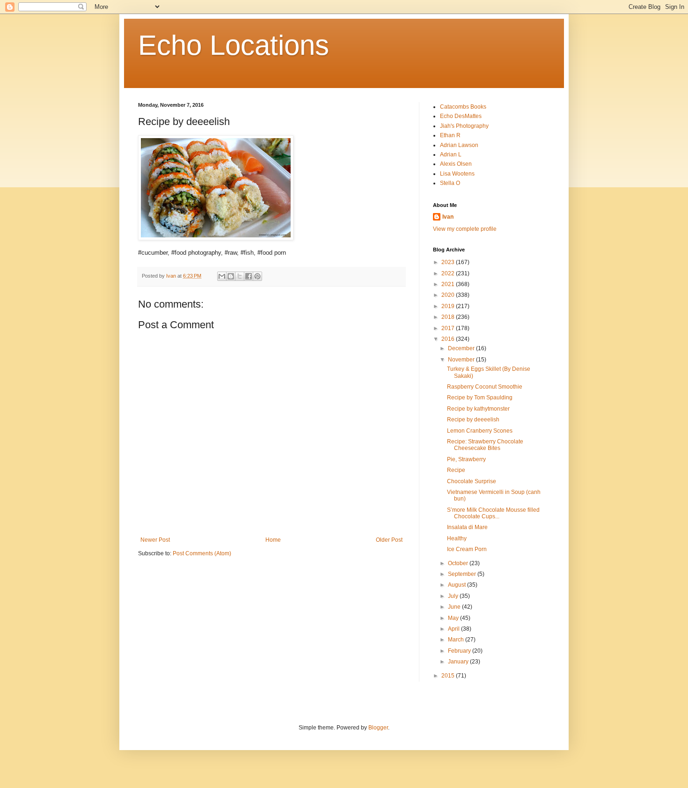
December (462, 348)
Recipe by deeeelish (473, 419)
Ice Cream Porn (467, 549)
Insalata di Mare (467, 527)
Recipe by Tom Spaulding (479, 397)
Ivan (448, 217)
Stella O (450, 183)
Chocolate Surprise (471, 481)
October (458, 563)
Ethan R (450, 135)
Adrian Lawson (459, 145)
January (459, 661)
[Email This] (222, 276)
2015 (448, 675)
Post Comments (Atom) (202, 553)
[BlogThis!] (230, 276)
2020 (448, 295)
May (454, 618)
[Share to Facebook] (248, 276)
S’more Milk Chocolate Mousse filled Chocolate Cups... (493, 513)
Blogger (378, 727)
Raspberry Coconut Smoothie (484, 386)
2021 (448, 284)
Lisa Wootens (457, 173)
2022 (448, 273)
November (462, 359)
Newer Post (155, 540)
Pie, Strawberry (466, 459)
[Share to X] (239, 276)
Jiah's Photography (464, 126)
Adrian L (450, 154)
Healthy (457, 538)
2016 (448, 339)
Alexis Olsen (456, 164)
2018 (448, 317)
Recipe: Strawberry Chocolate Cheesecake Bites (485, 444)
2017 (448, 328)
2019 (448, 306)
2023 (448, 262)
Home (273, 540)
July (454, 596)
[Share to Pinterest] (257, 276)
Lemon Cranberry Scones (479, 430)
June (455, 607)
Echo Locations (233, 45)
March (456, 639)
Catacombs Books (463, 106)
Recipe (456, 470)
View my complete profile (465, 229)
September (462, 574)
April (454, 629)
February (460, 651)
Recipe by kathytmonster (478, 408)
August (457, 585)
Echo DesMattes (461, 116)
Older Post (389, 540)
